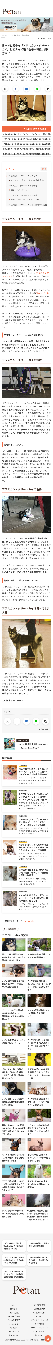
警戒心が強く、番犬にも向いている (25, 199)
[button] (48, 89)
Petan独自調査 (14, 1316)
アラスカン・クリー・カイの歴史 (22, 175)
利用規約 (13, 1327)
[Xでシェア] (5, 89)
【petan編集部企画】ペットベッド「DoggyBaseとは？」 (32, 746)
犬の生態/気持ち (11, 929)
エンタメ (39, 1316)
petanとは (13, 1324)
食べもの (13, 1308)
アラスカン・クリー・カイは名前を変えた (28, 180)
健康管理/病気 (39, 1308)
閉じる (44, 169)
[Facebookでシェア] (16, 89)
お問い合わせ (13, 1331)
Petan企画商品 (14, 1320)
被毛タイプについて (19, 189)
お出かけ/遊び (14, 1312)
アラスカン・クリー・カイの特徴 (22, 185)
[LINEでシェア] (37, 89)
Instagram (13, 1335)
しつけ (13, 1305)
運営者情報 (39, 1324)
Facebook (39, 1335)
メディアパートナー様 (39, 1320)
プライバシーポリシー (39, 1327)
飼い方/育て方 (39, 1305)
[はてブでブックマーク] (26, 89)
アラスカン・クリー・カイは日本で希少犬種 (27, 204)
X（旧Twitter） (39, 1331)
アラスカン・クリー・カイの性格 (22, 195)
